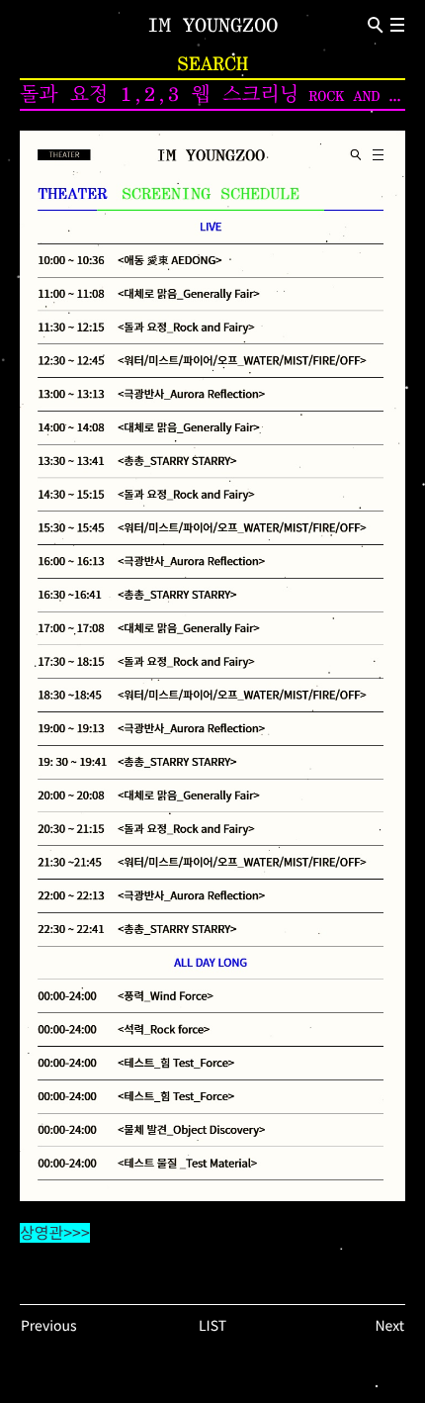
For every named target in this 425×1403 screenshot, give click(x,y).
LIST (212, 1326)
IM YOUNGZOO (212, 25)
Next (389, 1326)
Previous (49, 1326)
